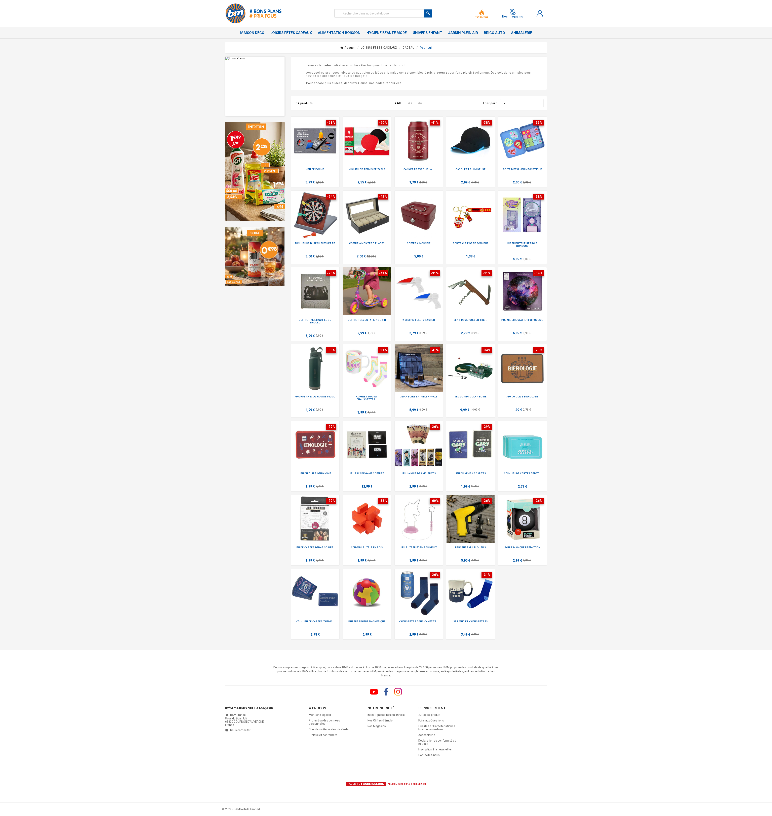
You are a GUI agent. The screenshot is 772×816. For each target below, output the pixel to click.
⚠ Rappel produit (429, 714)
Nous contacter (240, 730)
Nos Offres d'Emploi (380, 720)
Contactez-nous (429, 755)
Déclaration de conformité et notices (437, 742)
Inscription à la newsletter (435, 749)
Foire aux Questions (431, 720)
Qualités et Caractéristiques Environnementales (436, 727)
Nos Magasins (377, 726)
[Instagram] (398, 692)
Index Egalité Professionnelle (386, 714)
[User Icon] (540, 13)
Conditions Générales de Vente (329, 729)
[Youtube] (374, 692)
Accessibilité (426, 735)
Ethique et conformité (323, 735)
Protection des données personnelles (324, 722)
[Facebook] (386, 692)
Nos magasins (512, 16)
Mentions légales (320, 714)
